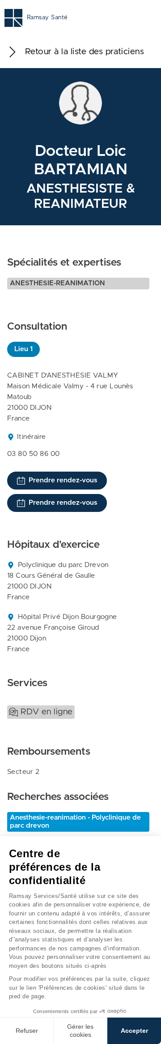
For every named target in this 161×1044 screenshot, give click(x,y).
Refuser (27, 1030)
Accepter (134, 1030)
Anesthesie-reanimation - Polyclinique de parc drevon (75, 821)
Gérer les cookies (80, 1030)
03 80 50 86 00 (33, 454)
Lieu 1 (23, 349)
